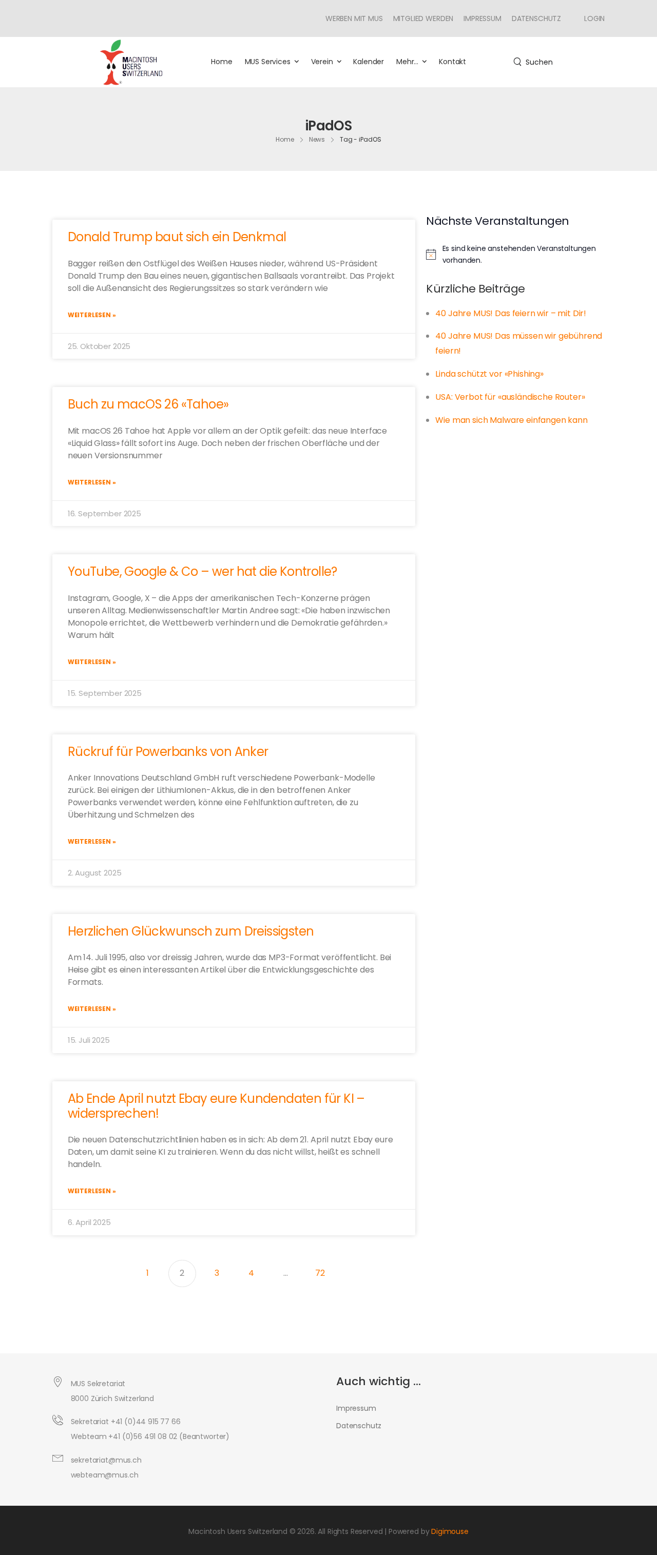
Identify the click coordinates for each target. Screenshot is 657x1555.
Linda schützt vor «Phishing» (489, 374)
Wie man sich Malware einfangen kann (511, 420)
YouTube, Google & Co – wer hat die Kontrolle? (202, 571)
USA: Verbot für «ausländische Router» (510, 397)
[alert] (519, 254)
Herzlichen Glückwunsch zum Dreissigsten (191, 931)
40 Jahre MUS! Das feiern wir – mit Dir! (510, 313)
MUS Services (268, 61)
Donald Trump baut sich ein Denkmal (177, 236)
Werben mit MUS (354, 18)
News (317, 139)
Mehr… (407, 61)
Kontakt (452, 61)
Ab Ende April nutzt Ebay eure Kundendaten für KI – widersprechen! (216, 1106)
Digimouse (450, 1531)
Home (221, 61)
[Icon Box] (590, 18)
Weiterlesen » (92, 314)
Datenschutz (536, 18)
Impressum (482, 18)
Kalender (368, 61)
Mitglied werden (423, 18)
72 (324, 1269)
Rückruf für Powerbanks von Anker (168, 751)
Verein (322, 61)
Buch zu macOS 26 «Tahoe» (148, 404)
